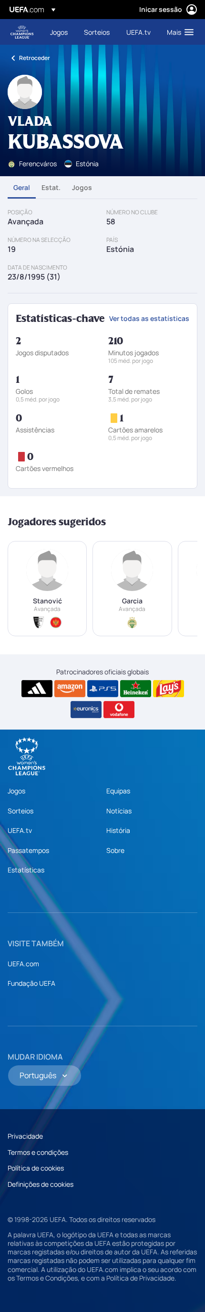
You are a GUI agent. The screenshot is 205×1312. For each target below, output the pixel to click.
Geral (21, 187)
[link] (59, 32)
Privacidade (25, 1136)
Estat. (51, 187)
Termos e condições (38, 1152)
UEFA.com (23, 963)
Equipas (118, 790)
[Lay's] (168, 688)
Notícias (119, 810)
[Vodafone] (118, 709)
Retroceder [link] (34, 58)
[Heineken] (135, 688)
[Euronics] (86, 709)
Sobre (115, 850)
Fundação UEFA (31, 983)
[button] (178, 32)
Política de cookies (36, 1167)
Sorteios (20, 810)
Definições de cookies (40, 1184)
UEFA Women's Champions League (22, 32)
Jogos (82, 187)
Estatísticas (26, 869)
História (118, 830)
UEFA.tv (20, 830)
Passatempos (28, 850)
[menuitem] (59, 32)
